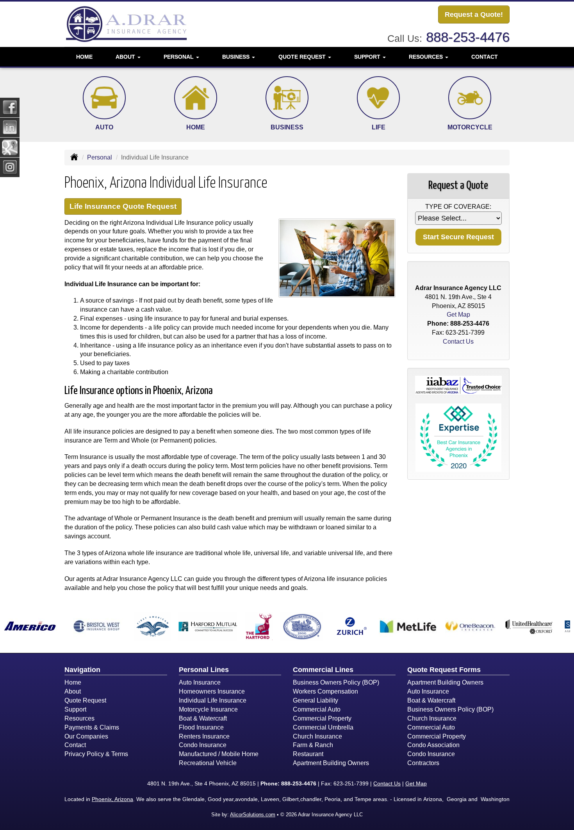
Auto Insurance (200, 682)
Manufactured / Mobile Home (218, 754)
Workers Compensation (325, 691)
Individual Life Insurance (212, 700)
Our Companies (86, 736)
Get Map (458, 314)
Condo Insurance (202, 745)
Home (84, 57)
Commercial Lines (323, 670)
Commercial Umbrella (323, 727)
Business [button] (236, 57)
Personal (99, 157)
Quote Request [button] (302, 57)
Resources (79, 718)
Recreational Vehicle (208, 763)
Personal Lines (204, 670)
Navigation (82, 670)
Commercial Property (322, 718)
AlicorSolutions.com (252, 814)
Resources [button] (426, 57)
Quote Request (85, 700)
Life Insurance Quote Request (123, 206)
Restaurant (308, 754)
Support (75, 709)
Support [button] (368, 57)
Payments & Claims (91, 727)
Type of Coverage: (458, 206)
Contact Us (458, 341)
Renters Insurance (204, 736)
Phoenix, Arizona (112, 799)
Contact (484, 57)
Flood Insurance (201, 727)
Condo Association (433, 745)
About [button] (126, 57)
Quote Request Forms (444, 670)
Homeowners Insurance (212, 691)
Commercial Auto (316, 709)
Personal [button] (179, 57)
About (72, 691)
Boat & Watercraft (203, 718)
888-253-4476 (468, 37)
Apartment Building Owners (331, 763)
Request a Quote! (474, 14)
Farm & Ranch (313, 745)
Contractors (423, 763)
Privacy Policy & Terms (96, 754)
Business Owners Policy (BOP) (336, 682)
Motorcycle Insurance (208, 709)
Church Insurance (317, 736)
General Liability (315, 700)
